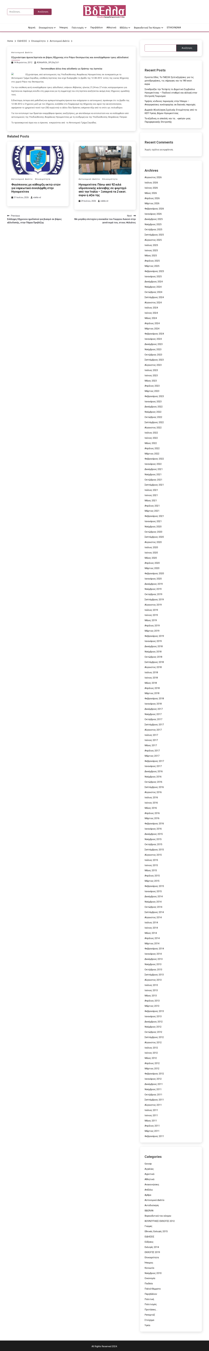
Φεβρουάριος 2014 (154, 948)
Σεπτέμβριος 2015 (154, 849)
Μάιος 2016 (151, 808)
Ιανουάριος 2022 (153, 464)
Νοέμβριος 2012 (153, 1026)
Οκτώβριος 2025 (153, 229)
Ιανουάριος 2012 (153, 1079)
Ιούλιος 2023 (151, 370)
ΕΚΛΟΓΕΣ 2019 (152, 1252)
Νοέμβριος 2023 (153, 349)
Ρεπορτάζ (150, 1314)
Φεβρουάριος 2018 (154, 698)
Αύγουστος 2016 (153, 792)
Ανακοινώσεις (152, 1184)
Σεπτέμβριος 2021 (154, 484)
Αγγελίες (149, 1169)
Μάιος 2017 (151, 745)
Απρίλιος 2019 (152, 625)
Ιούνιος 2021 (151, 495)
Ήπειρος (63, 27)
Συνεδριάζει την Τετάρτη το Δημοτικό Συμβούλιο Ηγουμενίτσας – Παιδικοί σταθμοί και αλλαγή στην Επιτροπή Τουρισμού (171, 92)
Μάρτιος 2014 (152, 943)
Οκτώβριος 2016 (153, 782)
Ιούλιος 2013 (151, 985)
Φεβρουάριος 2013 (154, 1011)
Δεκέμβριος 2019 (154, 584)
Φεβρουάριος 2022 (154, 458)
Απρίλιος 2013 (152, 1000)
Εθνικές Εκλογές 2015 (156, 1231)
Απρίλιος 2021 (152, 505)
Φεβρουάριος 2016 (154, 823)
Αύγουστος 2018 (153, 667)
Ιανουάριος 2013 (153, 1016)
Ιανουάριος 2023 (153, 401)
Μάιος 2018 (151, 683)
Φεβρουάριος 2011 (154, 1136)
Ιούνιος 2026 (151, 188)
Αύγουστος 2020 (153, 542)
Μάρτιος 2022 (152, 453)
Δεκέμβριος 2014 (154, 896)
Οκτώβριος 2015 (153, 844)
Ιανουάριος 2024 (153, 339)
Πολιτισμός (78, 27)
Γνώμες (148, 1226)
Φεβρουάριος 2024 (154, 333)
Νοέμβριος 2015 (153, 839)
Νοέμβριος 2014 (153, 901)
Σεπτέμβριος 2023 (154, 359)
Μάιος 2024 (151, 318)
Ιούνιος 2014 (151, 927)
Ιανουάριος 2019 (153, 641)
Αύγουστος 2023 (153, 365)
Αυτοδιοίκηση (152, 1205)
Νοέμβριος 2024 (153, 286)
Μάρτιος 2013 (152, 1006)
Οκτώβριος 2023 (153, 354)
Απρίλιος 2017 (152, 750)
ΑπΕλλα (149, 1189)
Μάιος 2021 (151, 500)
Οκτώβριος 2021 (153, 479)
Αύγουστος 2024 (153, 302)
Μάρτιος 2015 (152, 881)
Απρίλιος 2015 (152, 875)
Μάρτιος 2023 (152, 391)
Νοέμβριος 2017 (153, 714)
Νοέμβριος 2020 (153, 526)
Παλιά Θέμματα (153, 1288)
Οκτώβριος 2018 (153, 657)
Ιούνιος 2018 (151, 677)
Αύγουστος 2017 (153, 729)
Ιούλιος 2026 (151, 182)
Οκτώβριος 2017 (153, 719)
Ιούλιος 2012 (151, 1047)
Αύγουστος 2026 (153, 177)
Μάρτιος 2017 (152, 756)
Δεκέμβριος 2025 (154, 219)
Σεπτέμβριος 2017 (154, 724)
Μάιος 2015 (151, 870)
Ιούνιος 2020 (151, 552)
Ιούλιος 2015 (151, 860)
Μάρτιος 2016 (152, 818)
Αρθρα (148, 1195)
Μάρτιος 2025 (152, 266)
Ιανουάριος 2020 (153, 578)
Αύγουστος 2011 (153, 1105)
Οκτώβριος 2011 (153, 1094)
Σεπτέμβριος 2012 (154, 1037)
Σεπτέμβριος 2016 (154, 787)
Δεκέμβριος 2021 (154, 469)
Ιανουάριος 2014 (153, 953)
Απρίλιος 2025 (152, 260)
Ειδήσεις (149, 1242)
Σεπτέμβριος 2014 (154, 912)
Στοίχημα (149, 1320)
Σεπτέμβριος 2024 (154, 297)
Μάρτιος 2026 (152, 203)
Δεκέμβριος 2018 (154, 646)
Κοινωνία (149, 1268)
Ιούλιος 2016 (151, 797)
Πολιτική (149, 1299)
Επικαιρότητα (46, 27)
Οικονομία (150, 1278)
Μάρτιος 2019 (152, 630)
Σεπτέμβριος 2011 (154, 1099)
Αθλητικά (111, 27)
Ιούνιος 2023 (151, 375)
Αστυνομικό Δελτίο (22, 52)
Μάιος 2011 (151, 1120)
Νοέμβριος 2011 (153, 1089)
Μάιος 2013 (151, 995)
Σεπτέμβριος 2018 (154, 662)
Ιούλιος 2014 (151, 922)
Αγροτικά (149, 1174)
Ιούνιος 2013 (151, 990)
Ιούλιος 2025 (151, 245)
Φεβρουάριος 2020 (154, 573)
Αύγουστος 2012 (153, 1042)
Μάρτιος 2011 (152, 1131)
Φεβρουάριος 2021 (154, 516)
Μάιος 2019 (151, 620)
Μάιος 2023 (151, 380)
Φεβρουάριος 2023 (154, 396)
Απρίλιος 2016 (152, 813)
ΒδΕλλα (124, 27)
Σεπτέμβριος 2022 (154, 422)
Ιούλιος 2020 (151, 547)
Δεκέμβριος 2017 (154, 709)
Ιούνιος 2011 (151, 1115)
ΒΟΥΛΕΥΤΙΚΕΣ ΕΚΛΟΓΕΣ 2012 (160, 1221)
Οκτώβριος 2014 (153, 907)
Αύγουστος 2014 (153, 917)
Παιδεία (149, 1283)
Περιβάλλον (96, 27)
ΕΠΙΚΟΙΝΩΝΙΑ (174, 27)
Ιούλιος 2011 (151, 1110)
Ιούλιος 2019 (151, 610)
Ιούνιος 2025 (151, 250)
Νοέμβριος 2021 (153, 474)
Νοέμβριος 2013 (153, 964)
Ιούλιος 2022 (151, 432)
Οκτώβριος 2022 (153, 417)
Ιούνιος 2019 (151, 615)
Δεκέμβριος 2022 (154, 406)
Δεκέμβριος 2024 (154, 281)
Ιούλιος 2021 (151, 490)
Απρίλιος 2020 (152, 563)
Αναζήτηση (187, 48)
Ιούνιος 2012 (151, 1052)
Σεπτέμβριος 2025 (154, 234)
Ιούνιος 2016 (151, 802)
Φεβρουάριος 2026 (154, 208)
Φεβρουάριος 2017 (154, 761)
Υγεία (147, 1325)
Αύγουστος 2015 (153, 855)
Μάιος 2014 (151, 933)
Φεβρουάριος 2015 (154, 886)
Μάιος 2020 (151, 558)
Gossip (148, 1163)
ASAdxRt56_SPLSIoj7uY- (48, 62)
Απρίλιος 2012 (152, 1063)
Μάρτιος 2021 (152, 511)
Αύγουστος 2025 (153, 240)
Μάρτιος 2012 (152, 1068)
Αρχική (31, 27)
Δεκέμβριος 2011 (154, 1084)
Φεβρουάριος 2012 (154, 1073)
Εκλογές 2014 (152, 1247)
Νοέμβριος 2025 (153, 224)
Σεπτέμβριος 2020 (154, 537)
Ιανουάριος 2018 (153, 703)
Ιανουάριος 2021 (153, 521)
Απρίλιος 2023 (152, 385)
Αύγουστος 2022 (153, 427)
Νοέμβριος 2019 (153, 589)
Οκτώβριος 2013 (153, 969)
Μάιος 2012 (151, 1058)
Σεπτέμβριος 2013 (154, 974)
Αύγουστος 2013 (153, 980)
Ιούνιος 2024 (151, 313)
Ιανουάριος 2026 (153, 214)
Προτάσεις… (151, 1309)
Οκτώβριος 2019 (153, 594)
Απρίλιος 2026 (152, 198)
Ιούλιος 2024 (151, 307)
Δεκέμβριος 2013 (154, 959)
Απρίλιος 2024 (152, 323)
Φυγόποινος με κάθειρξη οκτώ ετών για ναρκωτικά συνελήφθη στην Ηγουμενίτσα (36, 188)
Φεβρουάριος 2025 (154, 271)
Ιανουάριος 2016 (153, 828)
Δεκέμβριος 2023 (154, 344)
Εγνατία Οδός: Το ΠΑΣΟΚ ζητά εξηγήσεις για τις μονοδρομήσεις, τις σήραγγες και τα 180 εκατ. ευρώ (169, 80)
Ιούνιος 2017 (151, 740)
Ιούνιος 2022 (151, 438)
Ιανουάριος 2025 (153, 276)
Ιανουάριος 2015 (153, 891)
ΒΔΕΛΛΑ (149, 1210)
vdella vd (37, 197)
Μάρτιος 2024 (152, 328)
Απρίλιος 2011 (152, 1125)
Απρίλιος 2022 (152, 448)
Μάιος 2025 (151, 255)
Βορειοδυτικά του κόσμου (147, 27)
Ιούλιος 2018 (151, 672)
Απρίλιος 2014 (152, 938)
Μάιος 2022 (151, 443)
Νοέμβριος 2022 (153, 412)
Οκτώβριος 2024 (153, 292)
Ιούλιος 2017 (151, 735)
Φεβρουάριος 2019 (154, 636)
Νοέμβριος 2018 (153, 651)
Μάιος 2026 (151, 193)
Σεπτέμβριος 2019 (154, 599)
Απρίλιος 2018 (152, 688)
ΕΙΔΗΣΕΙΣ (149, 1236)
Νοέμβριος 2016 (153, 776)
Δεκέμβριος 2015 (154, 834)
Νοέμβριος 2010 (153, 1273)
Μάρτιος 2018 (152, 693)
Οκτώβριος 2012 (153, 1032)
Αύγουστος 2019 (153, 604)
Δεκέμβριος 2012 (154, 1021)
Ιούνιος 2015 (151, 865)
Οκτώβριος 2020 (153, 531)
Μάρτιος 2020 (152, 568)
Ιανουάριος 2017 (153, 766)
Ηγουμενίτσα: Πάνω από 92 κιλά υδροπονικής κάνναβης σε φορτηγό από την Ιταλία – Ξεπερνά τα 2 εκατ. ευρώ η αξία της (102, 190)
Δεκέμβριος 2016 (154, 771)
